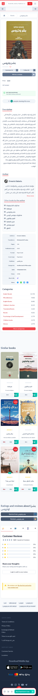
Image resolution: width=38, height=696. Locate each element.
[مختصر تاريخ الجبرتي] (28, 412)
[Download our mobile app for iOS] (12, 667)
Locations (5, 655)
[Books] (4, 691)
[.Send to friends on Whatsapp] (21, 282)
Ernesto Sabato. (15, 181)
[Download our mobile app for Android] (25, 667)
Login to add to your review (19, 572)
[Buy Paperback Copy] (10, 395)
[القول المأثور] (3, 9)
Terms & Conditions (8, 622)
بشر (5, 603)
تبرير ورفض (10, 225)
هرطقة (9, 209)
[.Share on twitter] (24, 282)
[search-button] (29, 3)
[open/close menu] (35, 3)
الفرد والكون (10, 218)
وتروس (21, 603)
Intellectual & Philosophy (24, 265)
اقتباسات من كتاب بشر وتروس (27, 606)
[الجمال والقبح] (35, 9)
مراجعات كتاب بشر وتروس (9, 606)
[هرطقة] (10, 365)
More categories (19, 329)
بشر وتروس (10, 212)
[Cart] (8, 691)
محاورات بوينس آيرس (14, 215)
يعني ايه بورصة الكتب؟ (8, 640)
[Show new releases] (19, 687)
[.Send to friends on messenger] (18, 282)
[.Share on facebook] (27, 282)
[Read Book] (9, 473)
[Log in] (11, 691)
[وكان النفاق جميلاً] (28, 459)
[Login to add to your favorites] (10, 67)
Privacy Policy (6, 626)
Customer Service (7, 651)
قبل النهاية (10, 222)
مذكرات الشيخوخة (12, 205)
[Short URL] (25, 278)
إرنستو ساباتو (12, 603)
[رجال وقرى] (10, 412)
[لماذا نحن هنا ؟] (10, 459)
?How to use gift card (8, 636)
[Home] (4, 16)
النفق (8, 228)
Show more (30, 196)
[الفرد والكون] (28, 365)
